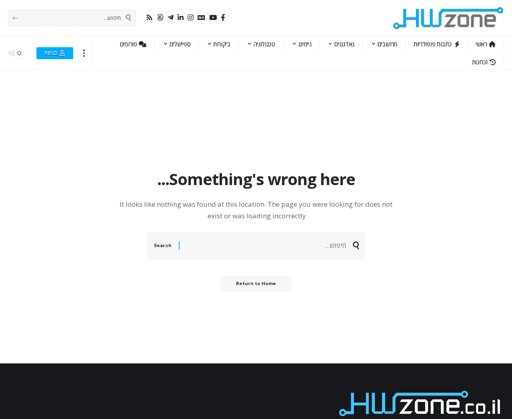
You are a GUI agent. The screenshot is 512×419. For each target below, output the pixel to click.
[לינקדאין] (181, 18)
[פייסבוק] (223, 18)
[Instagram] (191, 18)
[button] (84, 53)
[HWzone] (448, 18)
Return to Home (256, 283)
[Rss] (149, 18)
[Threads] (160, 18)
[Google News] (201, 18)
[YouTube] (213, 18)
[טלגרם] (171, 18)
